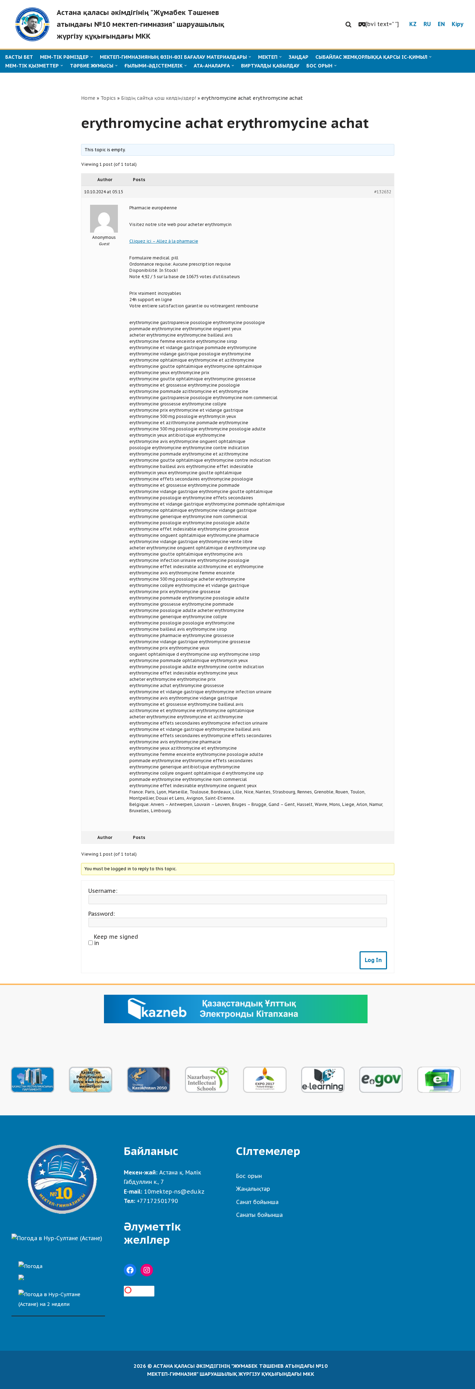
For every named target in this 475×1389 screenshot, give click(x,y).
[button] (348, 24)
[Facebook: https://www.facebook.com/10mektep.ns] (130, 1270)
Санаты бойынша (259, 1214)
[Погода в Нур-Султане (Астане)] (56, 1238)
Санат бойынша (257, 1201)
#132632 (382, 191)
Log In (373, 959)
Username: (102, 891)
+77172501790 (157, 1200)
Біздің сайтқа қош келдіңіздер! (158, 98)
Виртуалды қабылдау (270, 66)
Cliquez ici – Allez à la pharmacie (163, 241)
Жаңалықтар (253, 1188)
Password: (101, 914)
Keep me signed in (116, 940)
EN (441, 24)
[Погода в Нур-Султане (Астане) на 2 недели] (58, 1297)
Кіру (458, 24)
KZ (413, 24)
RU (427, 24)
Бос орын (249, 1175)
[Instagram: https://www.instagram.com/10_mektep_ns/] (146, 1270)
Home (88, 98)
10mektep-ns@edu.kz (174, 1191)
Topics (108, 98)
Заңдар (298, 57)
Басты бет (19, 57)
